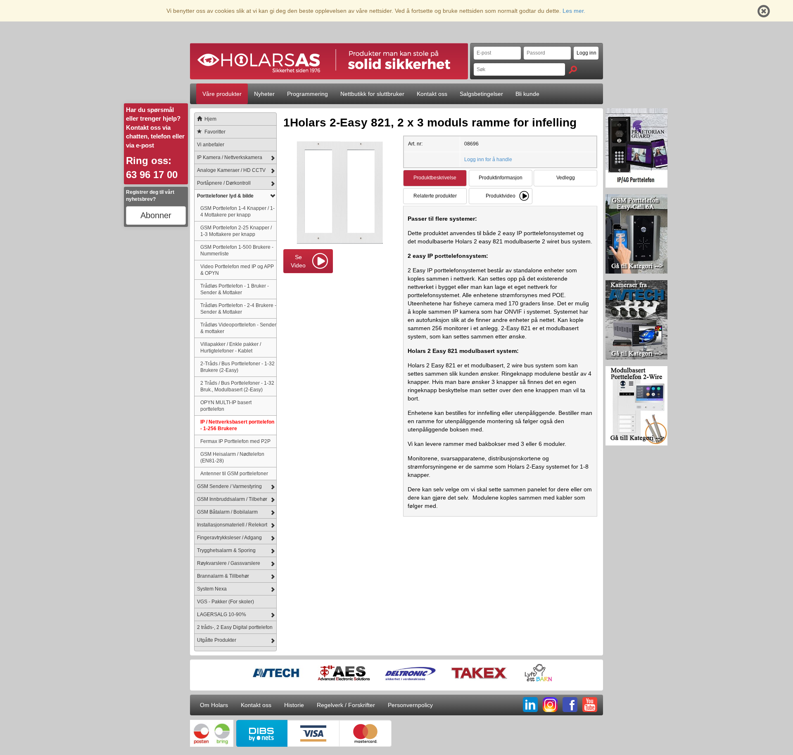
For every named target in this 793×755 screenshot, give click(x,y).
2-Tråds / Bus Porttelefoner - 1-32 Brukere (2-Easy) (237, 367)
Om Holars (214, 705)
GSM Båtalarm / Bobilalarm (227, 512)
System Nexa (212, 589)
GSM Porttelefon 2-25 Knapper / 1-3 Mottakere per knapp (236, 231)
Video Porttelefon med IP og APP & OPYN (237, 270)
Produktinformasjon (500, 178)
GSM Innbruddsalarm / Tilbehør (232, 499)
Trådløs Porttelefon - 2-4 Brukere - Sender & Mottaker (238, 308)
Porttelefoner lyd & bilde (225, 196)
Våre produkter (222, 94)
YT (590, 705)
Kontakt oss (432, 94)
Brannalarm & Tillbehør (223, 576)
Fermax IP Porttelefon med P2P (235, 441)
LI (530, 705)
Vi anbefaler (210, 145)
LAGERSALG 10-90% (221, 614)
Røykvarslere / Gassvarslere (228, 563)
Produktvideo (500, 196)
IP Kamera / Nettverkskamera (229, 157)
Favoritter (215, 132)
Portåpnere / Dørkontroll (224, 183)
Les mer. (574, 10)
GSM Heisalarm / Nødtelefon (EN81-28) (232, 457)
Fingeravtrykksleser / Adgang (229, 538)
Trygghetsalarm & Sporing (226, 550)
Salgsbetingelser (481, 94)
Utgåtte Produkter (216, 640)
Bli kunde (527, 94)
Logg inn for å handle (488, 159)
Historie (294, 705)
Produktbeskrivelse (434, 178)
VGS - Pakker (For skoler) (225, 602)
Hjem (210, 119)
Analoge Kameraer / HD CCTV (231, 170)
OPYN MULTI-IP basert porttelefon (226, 406)
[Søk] (572, 69)
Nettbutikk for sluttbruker (372, 94)
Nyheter (264, 94)
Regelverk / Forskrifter (346, 705)
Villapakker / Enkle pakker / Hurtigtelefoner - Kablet (230, 347)
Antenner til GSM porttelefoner (234, 473)
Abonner (155, 215)
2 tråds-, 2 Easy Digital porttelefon (235, 627)
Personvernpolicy (410, 705)
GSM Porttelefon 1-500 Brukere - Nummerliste (236, 250)
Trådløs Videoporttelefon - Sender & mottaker (238, 328)
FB (570, 705)
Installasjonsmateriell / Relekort (232, 525)
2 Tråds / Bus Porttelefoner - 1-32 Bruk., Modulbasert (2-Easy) (237, 386)
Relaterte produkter (435, 196)
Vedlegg (565, 178)
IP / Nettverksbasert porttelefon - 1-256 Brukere (237, 425)
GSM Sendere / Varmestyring (229, 486)
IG (550, 705)
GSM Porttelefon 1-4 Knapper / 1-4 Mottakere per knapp (237, 211)
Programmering (307, 94)
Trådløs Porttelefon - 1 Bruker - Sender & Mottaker (234, 289)
